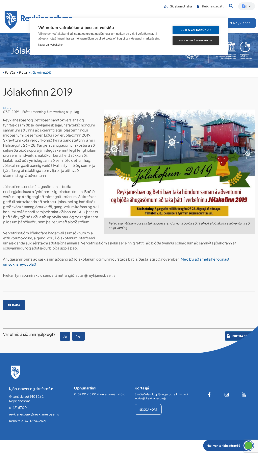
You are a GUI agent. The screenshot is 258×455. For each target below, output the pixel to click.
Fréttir (23, 72)
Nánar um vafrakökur (50, 44)
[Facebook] (210, 395)
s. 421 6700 (18, 407)
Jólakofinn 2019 (41, 72)
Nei (78, 336)
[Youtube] (244, 395)
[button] (228, 445)
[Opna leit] (231, 6)
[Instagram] (227, 395)
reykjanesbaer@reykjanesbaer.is (34, 414)
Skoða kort (148, 409)
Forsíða (10, 72)
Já (65, 336)
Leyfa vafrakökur (196, 29)
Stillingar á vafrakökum (195, 40)
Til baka (14, 305)
